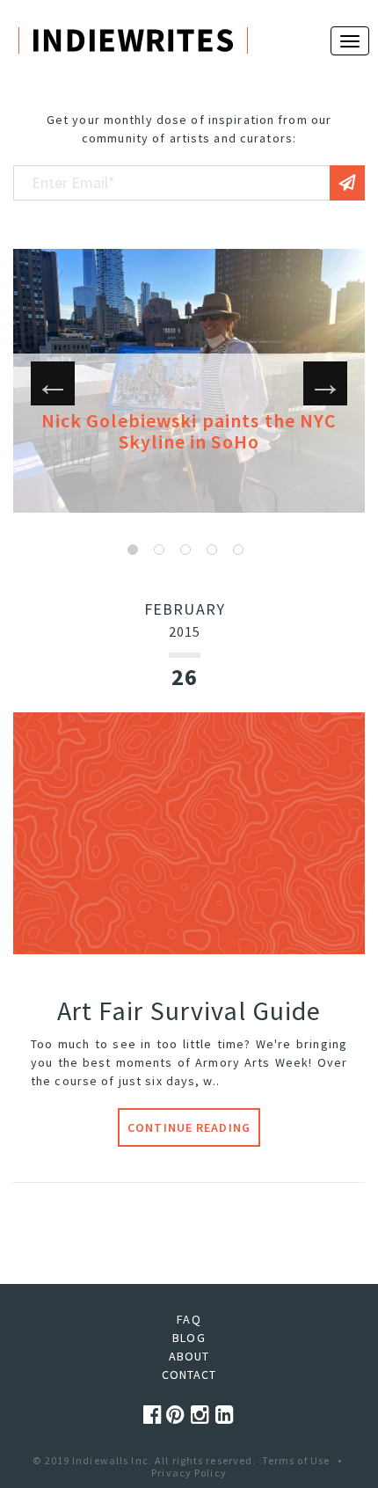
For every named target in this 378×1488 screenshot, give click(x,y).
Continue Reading (189, 1127)
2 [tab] (159, 549)
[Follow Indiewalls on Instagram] (203, 1414)
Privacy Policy (189, 1472)
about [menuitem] (189, 1356)
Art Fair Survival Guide (189, 1010)
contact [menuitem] (189, 1374)
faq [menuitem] (188, 1319)
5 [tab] (238, 549)
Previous (53, 383)
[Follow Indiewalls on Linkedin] (225, 1414)
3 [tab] (185, 549)
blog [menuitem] (188, 1338)
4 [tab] (212, 549)
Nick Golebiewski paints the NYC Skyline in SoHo (189, 431)
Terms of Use (296, 1460)
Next (325, 383)
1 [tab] (132, 549)
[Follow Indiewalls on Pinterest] (178, 1414)
